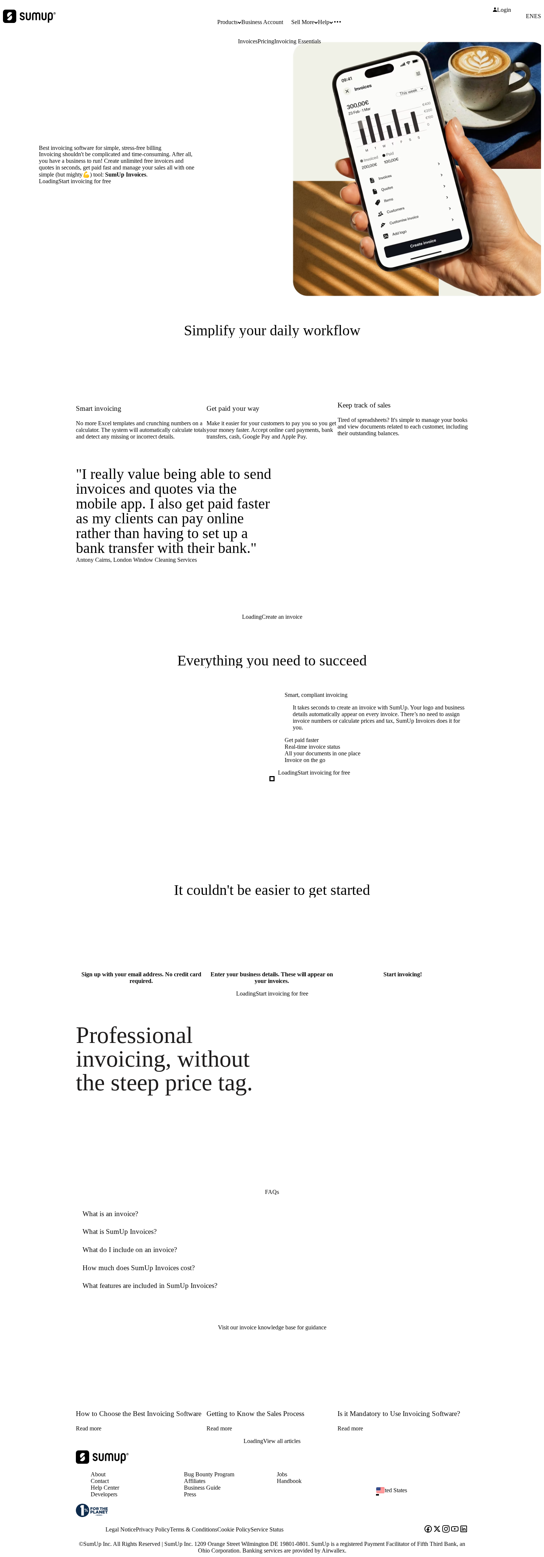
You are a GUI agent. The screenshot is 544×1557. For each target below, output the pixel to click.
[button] (425, 1495)
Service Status (267, 1529)
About (98, 1474)
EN (530, 16)
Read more (88, 1428)
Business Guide (202, 1487)
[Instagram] (445, 1529)
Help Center (105, 1487)
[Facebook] (428, 1529)
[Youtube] (454, 1529)
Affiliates (194, 1481)
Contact (100, 1481)
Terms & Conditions (193, 1529)
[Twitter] (437, 1529)
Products (227, 22)
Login (504, 10)
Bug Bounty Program (209, 1474)
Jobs (282, 1474)
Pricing (266, 41)
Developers (104, 1494)
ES (537, 16)
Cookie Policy (234, 1529)
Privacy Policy (153, 1529)
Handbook (289, 1481)
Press (190, 1494)
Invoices (248, 41)
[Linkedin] (463, 1529)
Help (323, 22)
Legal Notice (120, 1529)
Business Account (262, 22)
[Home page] (102, 1462)
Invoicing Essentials (297, 41)
